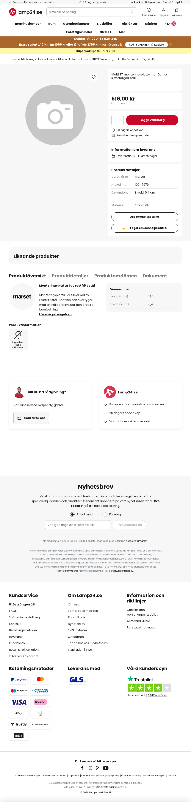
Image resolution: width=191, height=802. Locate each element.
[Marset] (22, 296)
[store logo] (25, 12)
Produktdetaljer (70, 276)
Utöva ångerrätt (22, 604)
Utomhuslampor (46, 59)
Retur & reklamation (24, 650)
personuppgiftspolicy (121, 570)
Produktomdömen (115, 276)
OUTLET (106, 32)
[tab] (27, 275)
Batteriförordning (131, 775)
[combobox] (92, 12)
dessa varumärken (137, 541)
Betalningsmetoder (23, 630)
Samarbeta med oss (83, 611)
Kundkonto (17, 643)
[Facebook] (84, 768)
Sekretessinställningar (27, 775)
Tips (89, 650)
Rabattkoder (77, 617)
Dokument (155, 276)
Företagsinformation (142, 627)
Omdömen (76, 637)
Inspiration (75, 650)
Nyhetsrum (99, 643)
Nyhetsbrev (76, 624)
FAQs (13, 611)
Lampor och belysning (22, 59)
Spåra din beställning (24, 617)
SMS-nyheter (77, 630)
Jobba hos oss (78, 643)
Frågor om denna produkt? (148, 228)
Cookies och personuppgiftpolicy (100, 775)
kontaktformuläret (67, 570)
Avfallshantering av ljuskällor (159, 775)
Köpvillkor (73, 775)
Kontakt (15, 624)
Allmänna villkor (138, 621)
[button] (93, 77)
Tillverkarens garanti (24, 656)
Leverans (15, 637)
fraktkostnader (105, 787)
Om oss (73, 604)
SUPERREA (146, 45)
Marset (140, 176)
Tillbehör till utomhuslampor (74, 59)
